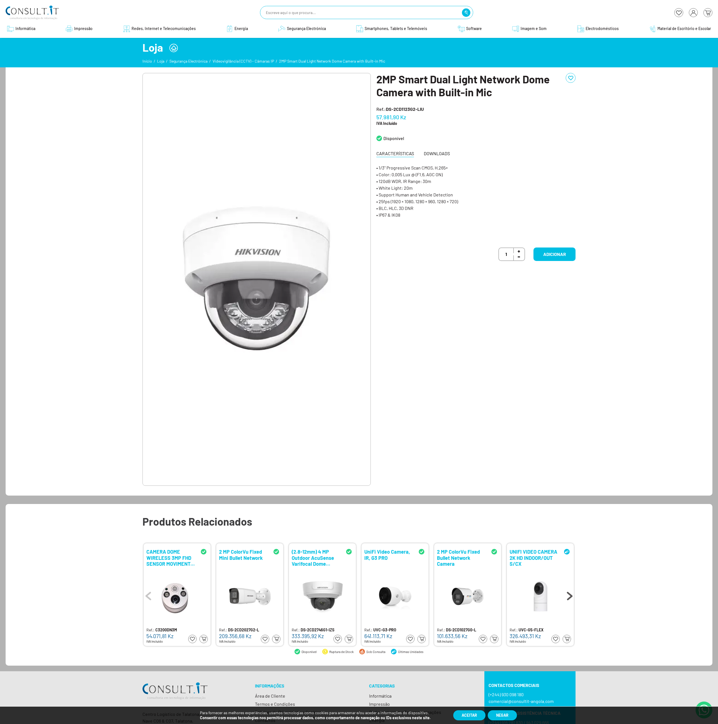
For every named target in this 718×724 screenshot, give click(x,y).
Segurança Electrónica (188, 61)
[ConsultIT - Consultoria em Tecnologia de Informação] (175, 696)
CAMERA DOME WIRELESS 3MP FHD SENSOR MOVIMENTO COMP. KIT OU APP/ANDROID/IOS (170, 557)
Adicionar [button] (554, 254)
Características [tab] (395, 153)
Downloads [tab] (437, 153)
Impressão (379, 704)
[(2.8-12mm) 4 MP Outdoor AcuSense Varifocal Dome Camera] (323, 596)
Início (147, 61)
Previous (148, 594)
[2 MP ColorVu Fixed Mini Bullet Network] (250, 596)
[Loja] (173, 48)
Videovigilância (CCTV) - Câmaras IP (243, 61)
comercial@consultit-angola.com (521, 701)
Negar (502, 715)
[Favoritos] (679, 12)
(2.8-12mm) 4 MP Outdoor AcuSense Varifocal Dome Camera (313, 557)
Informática (380, 695)
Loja (160, 61)
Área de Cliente (270, 695)
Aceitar (469, 715)
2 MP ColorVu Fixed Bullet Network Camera (458, 557)
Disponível (393, 138)
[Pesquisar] (466, 12)
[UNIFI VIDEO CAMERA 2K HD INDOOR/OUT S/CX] (540, 596)
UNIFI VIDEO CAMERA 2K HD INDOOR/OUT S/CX (533, 557)
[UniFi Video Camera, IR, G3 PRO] (395, 596)
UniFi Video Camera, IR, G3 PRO (387, 555)
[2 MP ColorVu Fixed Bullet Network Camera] (468, 596)
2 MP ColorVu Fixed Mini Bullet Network (241, 555)
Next (569, 594)
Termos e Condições (275, 704)
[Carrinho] (708, 12)
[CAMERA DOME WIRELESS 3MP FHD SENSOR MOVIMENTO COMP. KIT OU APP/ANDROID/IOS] (177, 596)
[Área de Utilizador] (693, 12)
